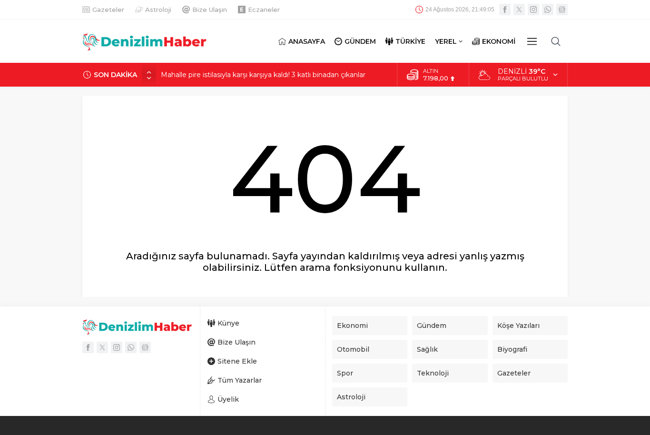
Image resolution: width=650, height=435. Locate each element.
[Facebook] (505, 9)
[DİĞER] (532, 41)
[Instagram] (533, 9)
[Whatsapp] (547, 9)
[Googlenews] (562, 9)
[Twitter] (519, 9)
